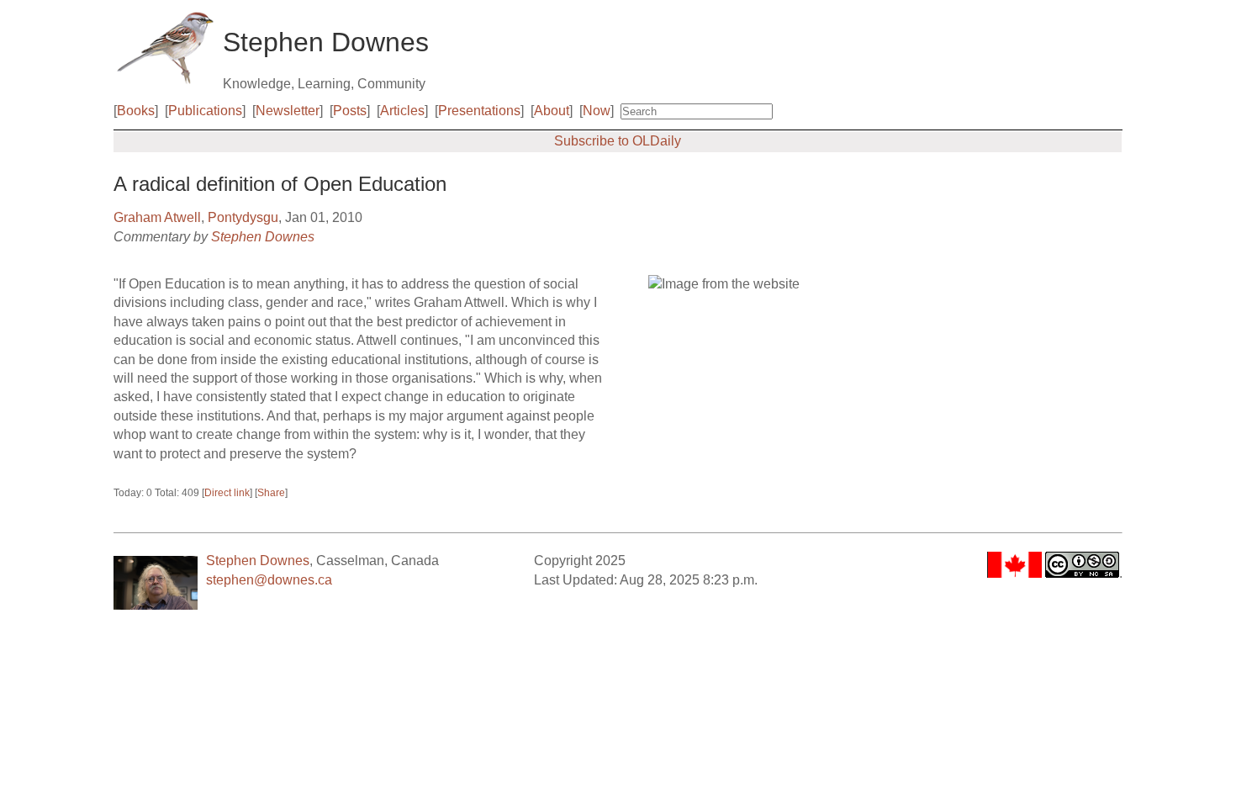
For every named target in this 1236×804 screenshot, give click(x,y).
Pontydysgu (243, 217)
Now (596, 110)
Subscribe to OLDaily (617, 141)
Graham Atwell (157, 217)
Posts (350, 110)
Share (271, 493)
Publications (205, 110)
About (551, 110)
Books (136, 110)
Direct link (227, 493)
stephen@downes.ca (269, 580)
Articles (402, 110)
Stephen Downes (262, 237)
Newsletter (288, 110)
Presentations (479, 110)
